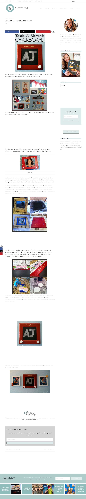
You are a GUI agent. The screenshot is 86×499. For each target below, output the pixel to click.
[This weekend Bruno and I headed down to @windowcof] (70, 489)
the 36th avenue (28, 417)
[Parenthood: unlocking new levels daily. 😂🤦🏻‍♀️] (80, 489)
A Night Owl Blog (17, 8)
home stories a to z (31, 419)
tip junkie (37, 417)
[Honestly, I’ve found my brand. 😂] (27, 489)
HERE (38, 76)
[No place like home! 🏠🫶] (59, 489)
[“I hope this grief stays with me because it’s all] (37, 489)
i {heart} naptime (45, 417)
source (29, 172)
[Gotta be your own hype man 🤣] (5, 489)
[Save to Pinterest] (1, 253)
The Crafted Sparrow (20, 151)
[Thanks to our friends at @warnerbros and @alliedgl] (48, 489)
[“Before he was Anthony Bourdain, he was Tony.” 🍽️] (16, 489)
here (11, 417)
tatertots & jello (18, 417)
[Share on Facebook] (1, 248)
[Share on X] (1, 251)
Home (6, 23)
